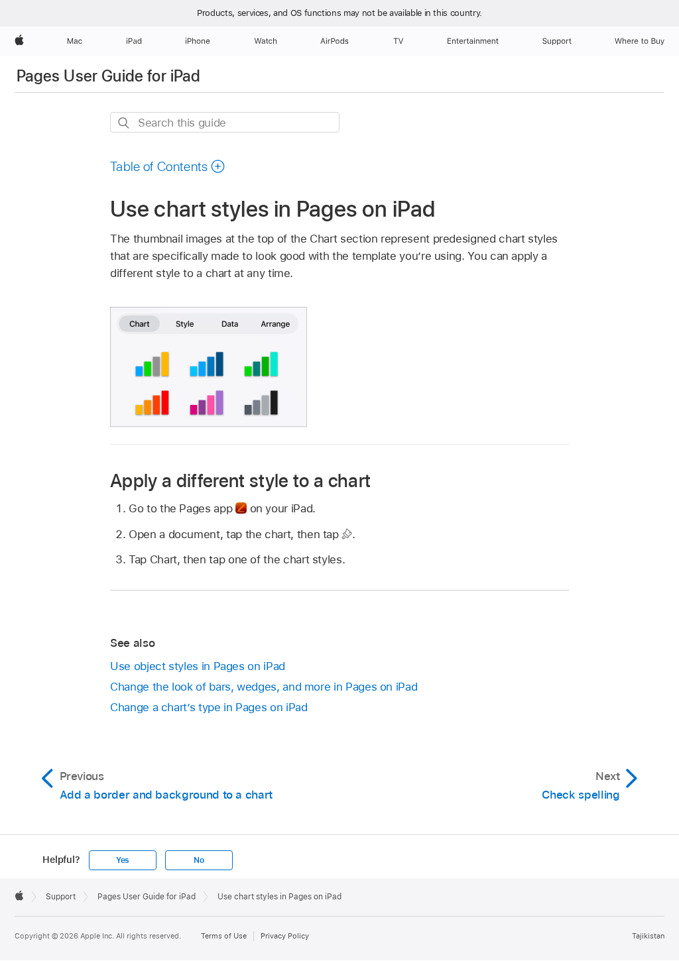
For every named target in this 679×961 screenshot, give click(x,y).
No (199, 860)
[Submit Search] (124, 123)
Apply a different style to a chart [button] (240, 480)
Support (61, 896)
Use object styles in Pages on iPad (197, 666)
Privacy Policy (285, 935)
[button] (167, 166)
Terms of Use (224, 935)
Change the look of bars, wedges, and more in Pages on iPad (263, 686)
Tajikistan (648, 935)
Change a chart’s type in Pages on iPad (208, 707)
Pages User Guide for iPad (108, 75)
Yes (122, 860)
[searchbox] (225, 122)
